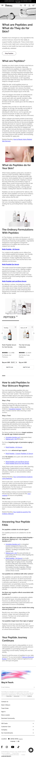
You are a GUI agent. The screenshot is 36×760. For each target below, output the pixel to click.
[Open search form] (21, 5)
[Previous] (1, 1)
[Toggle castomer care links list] (33, 726)
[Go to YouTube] (12, 747)
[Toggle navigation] (2, 5)
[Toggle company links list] (33, 730)
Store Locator (5, 715)
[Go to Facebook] (1, 747)
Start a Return (5, 705)
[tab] (10, 318)
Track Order (5, 708)
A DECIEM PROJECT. (6, 756)
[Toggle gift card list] (33, 723)
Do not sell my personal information (11, 754)
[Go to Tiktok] (18, 747)
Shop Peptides (9, 53)
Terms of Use (16, 695)
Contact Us (29, 695)
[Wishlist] (15, 326)
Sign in (3, 711)
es (16, 741)
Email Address (5, 687)
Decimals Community (8, 718)
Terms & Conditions (5, 753)
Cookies (23, 754)
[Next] (34, 1)
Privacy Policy (9, 695)
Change (21, 739)
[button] (30, 750)
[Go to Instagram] (7, 747)
